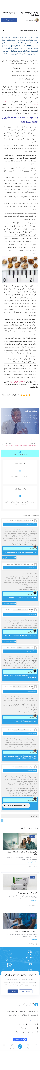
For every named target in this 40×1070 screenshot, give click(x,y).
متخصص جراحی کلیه (17, 382)
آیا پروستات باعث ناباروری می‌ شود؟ (25, 931)
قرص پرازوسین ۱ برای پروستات (26, 893)
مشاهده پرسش (31, 524)
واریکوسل (32, 836)
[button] (3, 30)
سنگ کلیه (35, 440)
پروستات (33, 877)
